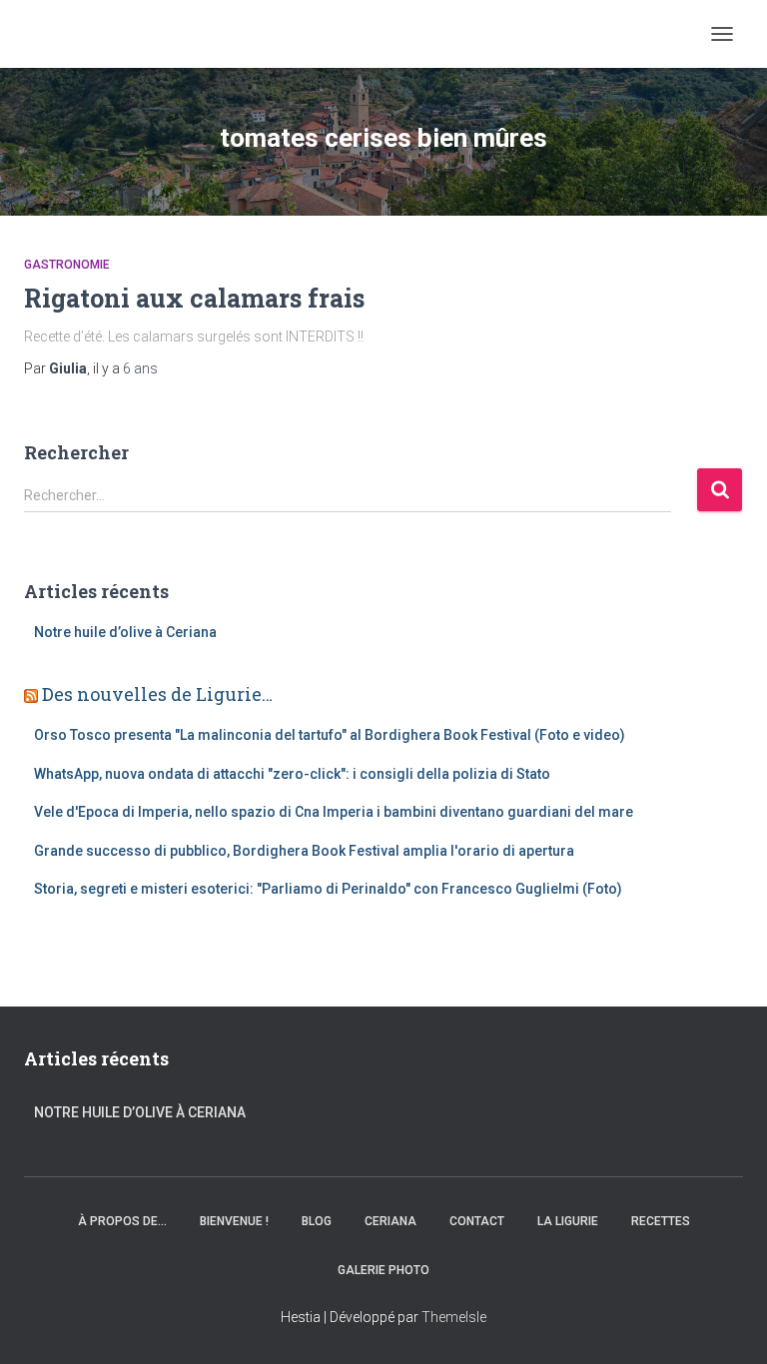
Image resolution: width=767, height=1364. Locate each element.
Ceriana (390, 1221)
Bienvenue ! (234, 1221)
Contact (476, 1221)
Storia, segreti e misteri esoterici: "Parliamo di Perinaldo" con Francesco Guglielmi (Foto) (328, 889)
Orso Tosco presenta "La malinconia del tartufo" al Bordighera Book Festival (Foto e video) (329, 735)
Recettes (660, 1221)
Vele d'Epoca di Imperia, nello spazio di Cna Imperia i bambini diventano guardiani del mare (333, 812)
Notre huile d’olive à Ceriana (125, 632)
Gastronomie (67, 265)
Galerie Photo (383, 1270)
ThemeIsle (453, 1317)
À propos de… (122, 1221)
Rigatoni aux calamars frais (194, 298)
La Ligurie (567, 1221)
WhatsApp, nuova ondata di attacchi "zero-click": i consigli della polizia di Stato (292, 774)
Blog (317, 1221)
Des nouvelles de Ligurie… (157, 694)
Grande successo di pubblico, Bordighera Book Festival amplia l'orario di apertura (304, 851)
